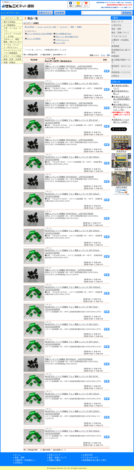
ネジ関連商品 (9, 25)
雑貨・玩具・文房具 (12, 59)
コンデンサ (63, 27)
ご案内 (70, 5)
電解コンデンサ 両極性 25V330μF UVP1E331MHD (68, 270)
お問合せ (78, 5)
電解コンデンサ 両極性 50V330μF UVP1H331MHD (69, 359)
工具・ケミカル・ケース (12, 29)
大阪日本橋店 (121, 187)
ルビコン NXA (60, 43)
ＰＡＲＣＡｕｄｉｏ (62, 40)
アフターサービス (119, 36)
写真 (108, 55)
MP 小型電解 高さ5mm (63, 34)
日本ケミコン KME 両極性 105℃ (66, 37)
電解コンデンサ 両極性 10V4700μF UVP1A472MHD (69, 213)
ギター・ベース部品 (12, 56)
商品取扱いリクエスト (121, 72)
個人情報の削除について (121, 61)
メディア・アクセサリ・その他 (12, 35)
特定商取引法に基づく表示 (121, 51)
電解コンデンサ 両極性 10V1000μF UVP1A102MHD (69, 103)
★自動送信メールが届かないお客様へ (120, 120)
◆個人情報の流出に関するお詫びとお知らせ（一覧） (121, 107)
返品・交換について (120, 32)
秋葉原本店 (121, 151)
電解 (72, 27)
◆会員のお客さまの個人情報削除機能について (121, 99)
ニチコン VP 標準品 (34, 39)
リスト (103, 55)
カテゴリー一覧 (12, 18)
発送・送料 (116, 29)
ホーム (18, 455)
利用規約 (115, 56)
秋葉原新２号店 (121, 169)
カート (86, 5)
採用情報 (115, 46)
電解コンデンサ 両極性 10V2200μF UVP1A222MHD (69, 140)
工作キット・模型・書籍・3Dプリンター (13, 40)
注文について (117, 21)
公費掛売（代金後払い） (120, 41)
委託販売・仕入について (121, 67)
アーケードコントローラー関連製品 (12, 51)
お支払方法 (116, 25)
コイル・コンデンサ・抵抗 (46, 27)
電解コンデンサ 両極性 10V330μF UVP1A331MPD (68, 66)
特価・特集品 (9, 62)
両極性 (79, 27)
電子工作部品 (9, 22)
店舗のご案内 (54, 460)
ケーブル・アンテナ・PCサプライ (11, 46)
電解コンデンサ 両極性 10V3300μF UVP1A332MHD (69, 177)
